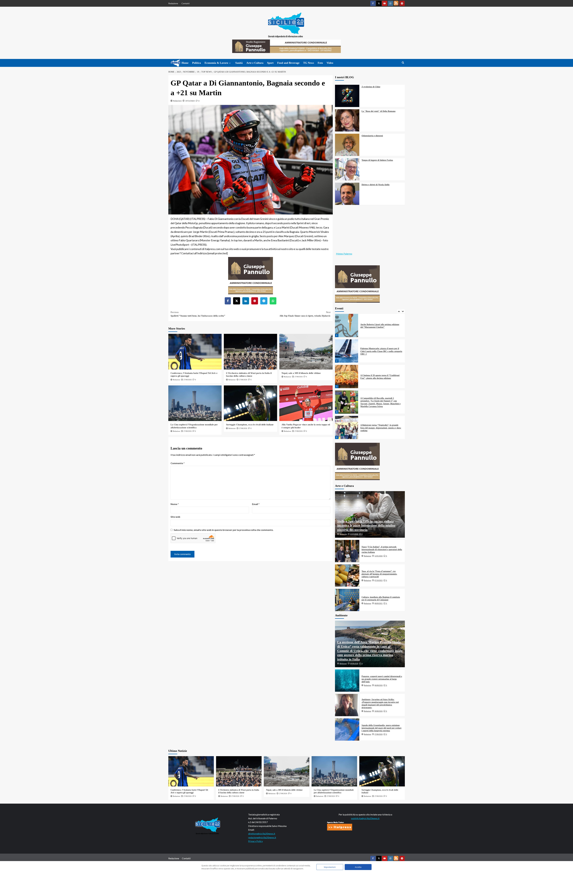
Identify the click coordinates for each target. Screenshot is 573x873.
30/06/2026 (379, 711)
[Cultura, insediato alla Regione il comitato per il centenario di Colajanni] (347, 600)
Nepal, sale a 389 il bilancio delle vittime (301, 373)
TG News (308, 62)
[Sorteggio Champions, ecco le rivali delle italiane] (250, 403)
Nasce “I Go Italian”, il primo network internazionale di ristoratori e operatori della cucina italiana (382, 549)
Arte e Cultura (254, 62)
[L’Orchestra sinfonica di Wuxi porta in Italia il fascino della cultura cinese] (250, 351)
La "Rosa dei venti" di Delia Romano (378, 111)
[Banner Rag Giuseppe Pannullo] (250, 275)
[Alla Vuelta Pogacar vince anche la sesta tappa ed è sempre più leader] (306, 403)
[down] (230, 63)
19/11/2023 (190, 101)
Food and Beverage (288, 62)
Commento (178, 463)
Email (255, 504)
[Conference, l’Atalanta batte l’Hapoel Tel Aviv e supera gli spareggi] (195, 351)
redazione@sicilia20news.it (262, 837)
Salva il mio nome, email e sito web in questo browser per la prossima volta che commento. (224, 529)
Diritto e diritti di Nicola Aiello (375, 185)
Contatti (185, 3)
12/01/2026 (379, 556)
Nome (175, 504)
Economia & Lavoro (216, 62)
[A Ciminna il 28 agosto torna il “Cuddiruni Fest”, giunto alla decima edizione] (346, 351)
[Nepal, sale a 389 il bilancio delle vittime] (306, 351)
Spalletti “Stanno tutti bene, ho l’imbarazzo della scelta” (198, 314)
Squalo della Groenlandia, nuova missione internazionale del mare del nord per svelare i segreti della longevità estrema (381, 728)
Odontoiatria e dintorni (372, 136)
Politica (196, 62)
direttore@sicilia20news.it (261, 833)
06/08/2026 (379, 685)
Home (185, 62)
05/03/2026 (354, 534)
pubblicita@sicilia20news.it (365, 818)
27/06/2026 (379, 734)
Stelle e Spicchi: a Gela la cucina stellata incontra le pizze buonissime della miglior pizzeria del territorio (366, 525)
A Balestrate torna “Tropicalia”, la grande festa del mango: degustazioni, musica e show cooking (380, 402)
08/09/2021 (379, 603)
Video (330, 62)
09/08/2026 (354, 663)
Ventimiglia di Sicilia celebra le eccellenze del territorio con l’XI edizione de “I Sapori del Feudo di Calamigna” (380, 428)
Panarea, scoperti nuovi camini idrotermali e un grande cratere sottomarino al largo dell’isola (382, 679)
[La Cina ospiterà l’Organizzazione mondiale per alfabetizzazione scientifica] (195, 403)
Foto (320, 62)
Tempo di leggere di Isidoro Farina (377, 160)
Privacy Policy (255, 841)
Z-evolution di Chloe (371, 87)
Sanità (239, 62)
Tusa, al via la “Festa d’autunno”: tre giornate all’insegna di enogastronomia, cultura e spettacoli (379, 574)
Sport (270, 62)
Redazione (173, 3)
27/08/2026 (188, 380)
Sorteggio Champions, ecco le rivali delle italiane (250, 424)
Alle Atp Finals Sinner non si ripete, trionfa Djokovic (305, 314)
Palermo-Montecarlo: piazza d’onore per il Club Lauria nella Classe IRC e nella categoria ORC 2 (381, 326)
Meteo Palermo (344, 253)
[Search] (403, 62)
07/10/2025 (379, 580)
